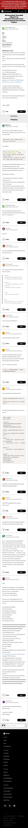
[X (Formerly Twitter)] (9, 805)
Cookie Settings (12, 818)
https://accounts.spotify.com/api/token (12, 82)
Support (5, 772)
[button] (25, 28)
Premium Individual (8, 788)
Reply (21, 111)
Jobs (4, 743)
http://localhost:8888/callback (16, 80)
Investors (5, 762)
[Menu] (25, 11)
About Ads (5, 820)
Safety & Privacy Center (11, 816)
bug (8, 105)
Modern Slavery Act (6, 822)
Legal (4, 816)
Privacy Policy (5, 818)
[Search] (19, 11)
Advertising (6, 759)
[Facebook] (14, 805)
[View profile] (3, 28)
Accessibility (11, 820)
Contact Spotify (7, 781)
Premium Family (7, 794)
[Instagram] (5, 805)
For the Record (7, 746)
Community (8, 11)
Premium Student (7, 797)
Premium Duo (6, 791)
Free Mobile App (7, 778)
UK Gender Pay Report (7, 825)
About (5, 740)
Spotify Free (6, 800)
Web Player (6, 775)
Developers (6, 756)
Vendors (5, 765)
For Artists (6, 753)
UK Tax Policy (14, 822)
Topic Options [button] (13, 116)
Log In (22, 11)
